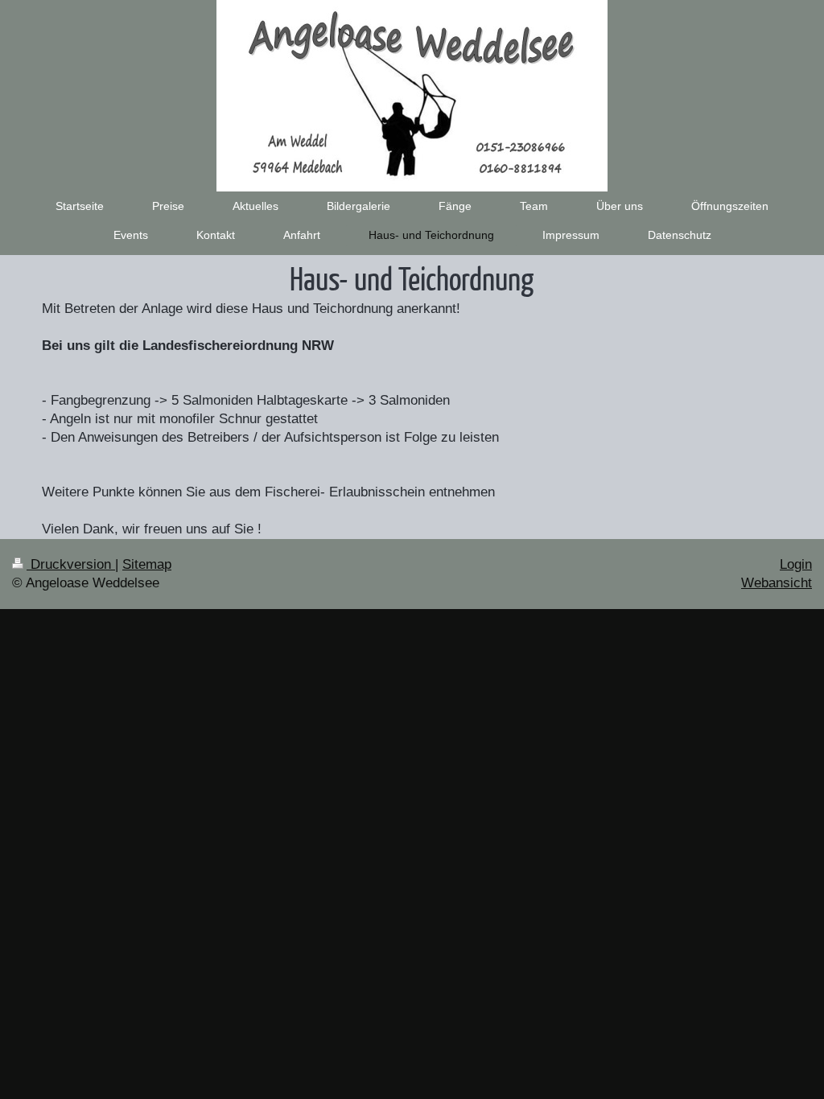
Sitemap (146, 564)
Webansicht (776, 583)
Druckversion (71, 564)
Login (796, 564)
